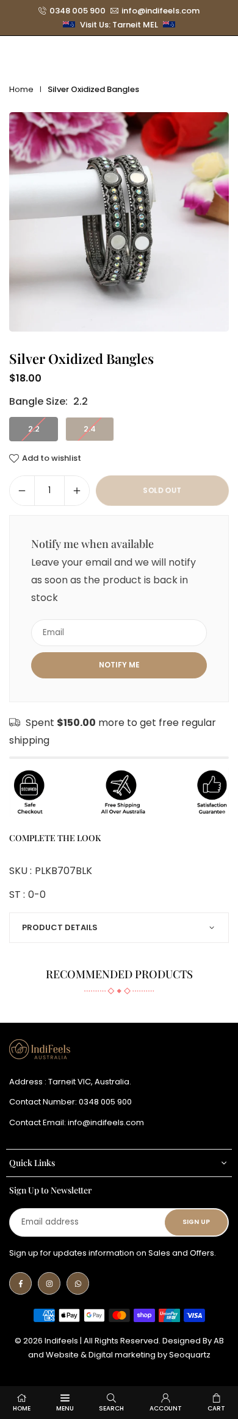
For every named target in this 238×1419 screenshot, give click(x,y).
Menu (65, 1408)
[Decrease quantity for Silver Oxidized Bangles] (22, 490)
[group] (119, 222)
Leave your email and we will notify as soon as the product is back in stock (113, 580)
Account (166, 1408)
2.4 (90, 429)
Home (21, 89)
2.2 (34, 429)
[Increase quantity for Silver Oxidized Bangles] (77, 490)
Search (111, 1408)
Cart (216, 1408)
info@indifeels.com (160, 11)
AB (219, 1340)
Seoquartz (190, 1354)
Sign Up (196, 1221)
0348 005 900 (77, 11)
